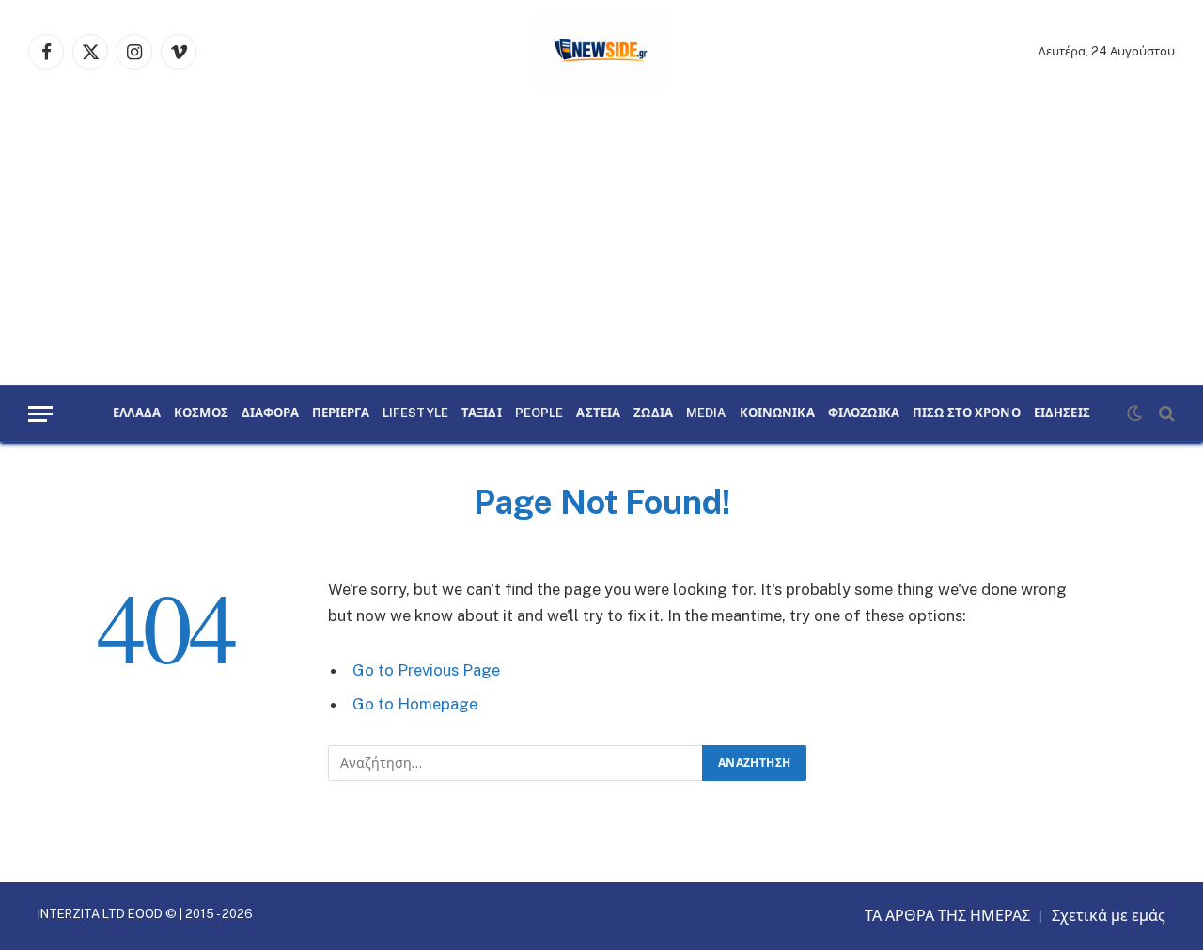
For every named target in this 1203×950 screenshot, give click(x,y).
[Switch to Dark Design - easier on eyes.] (1134, 413)
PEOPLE (539, 413)
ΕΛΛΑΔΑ (137, 413)
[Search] (1165, 414)
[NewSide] (602, 51)
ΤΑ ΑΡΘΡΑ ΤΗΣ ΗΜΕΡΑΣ (947, 916)
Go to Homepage (414, 703)
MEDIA (706, 413)
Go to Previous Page (426, 670)
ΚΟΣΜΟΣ (201, 413)
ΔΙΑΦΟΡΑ (270, 413)
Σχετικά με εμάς (1108, 916)
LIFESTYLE (415, 413)
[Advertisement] (601, 244)
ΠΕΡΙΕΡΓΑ (340, 413)
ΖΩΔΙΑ (653, 413)
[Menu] (40, 414)
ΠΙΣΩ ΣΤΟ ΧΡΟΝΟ (967, 413)
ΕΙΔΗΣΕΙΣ (1062, 413)
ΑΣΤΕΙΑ (598, 413)
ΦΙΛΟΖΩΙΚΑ (863, 413)
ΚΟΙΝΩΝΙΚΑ (777, 413)
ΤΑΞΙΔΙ (481, 413)
